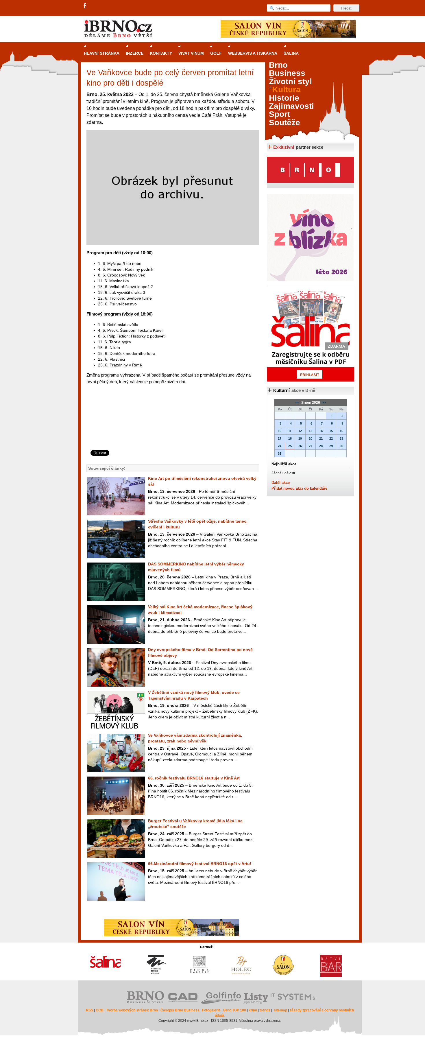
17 (279, 438)
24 (279, 446)
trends (265, 1010)
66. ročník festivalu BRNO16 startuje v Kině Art (194, 778)
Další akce (280, 482)
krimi (253, 1010)
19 (300, 438)
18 (290, 438)
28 (321, 446)
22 (331, 438)
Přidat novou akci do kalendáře (299, 488)
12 (300, 431)
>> (323, 403)
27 (310, 446)
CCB (100, 1010)
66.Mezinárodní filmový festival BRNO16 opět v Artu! (199, 863)
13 (310, 431)
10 (279, 431)
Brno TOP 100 (234, 1010)
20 (310, 438)
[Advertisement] (172, 426)
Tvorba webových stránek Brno (132, 1010)
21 (321, 438)
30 (341, 446)
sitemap (280, 1010)
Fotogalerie (211, 1010)
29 (331, 446)
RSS (89, 1010)
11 (289, 431)
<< (297, 403)
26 (300, 446)
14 (321, 431)
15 (331, 431)
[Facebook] (85, 6)
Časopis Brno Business (179, 1010)
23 (341, 438)
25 (290, 446)
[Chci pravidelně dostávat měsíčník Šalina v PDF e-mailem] (310, 333)
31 (279, 453)
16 (341, 431)
